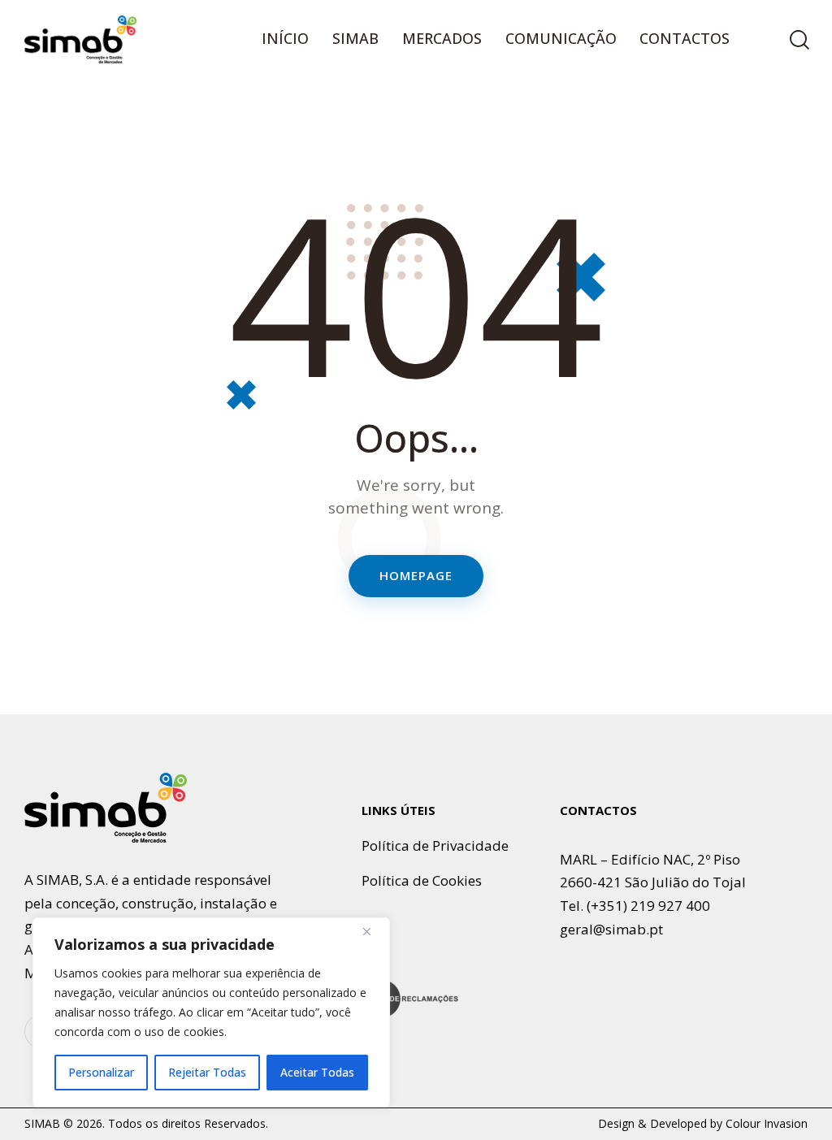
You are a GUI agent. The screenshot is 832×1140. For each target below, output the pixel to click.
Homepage (416, 575)
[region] (211, 1012)
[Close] (373, 931)
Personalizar (101, 1072)
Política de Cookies (422, 880)
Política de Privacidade (435, 845)
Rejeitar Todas (207, 1072)
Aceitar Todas (317, 1072)
